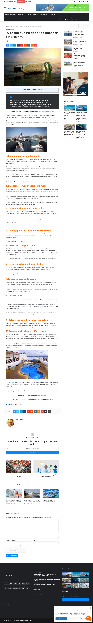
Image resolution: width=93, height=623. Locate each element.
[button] (90, 608)
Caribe (10, 583)
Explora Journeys (21, 585)
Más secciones (55, 14)
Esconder (39, 89)
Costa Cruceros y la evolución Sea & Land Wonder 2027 (69, 133)
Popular (66, 26)
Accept (61, 619)
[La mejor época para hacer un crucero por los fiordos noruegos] (68, 63)
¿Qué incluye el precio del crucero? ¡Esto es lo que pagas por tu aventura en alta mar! (45, 1)
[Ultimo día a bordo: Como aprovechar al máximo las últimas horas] (68, 33)
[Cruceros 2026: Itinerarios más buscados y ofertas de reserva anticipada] (75, 585)
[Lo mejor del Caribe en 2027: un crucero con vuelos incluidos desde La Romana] (69, 108)
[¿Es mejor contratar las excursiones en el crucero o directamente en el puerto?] (14, 493)
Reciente (74, 26)
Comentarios (83, 26)
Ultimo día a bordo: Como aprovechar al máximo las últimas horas (78, 34)
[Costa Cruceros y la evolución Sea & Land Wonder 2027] (69, 127)
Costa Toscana (8, 585)
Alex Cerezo (11, 41)
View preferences (85, 619)
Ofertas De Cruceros (10, 14)
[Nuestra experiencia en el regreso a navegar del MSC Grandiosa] (68, 41)
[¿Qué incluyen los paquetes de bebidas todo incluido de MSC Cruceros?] (68, 55)
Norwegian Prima (16, 588)
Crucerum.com (10, 382)
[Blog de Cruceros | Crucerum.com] (17, 8)
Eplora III (14, 585)
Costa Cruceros (25, 583)
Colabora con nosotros (24, 14)
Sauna (23, 588)
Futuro (28, 585)
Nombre (8, 535)
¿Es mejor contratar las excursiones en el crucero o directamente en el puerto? (13, 500)
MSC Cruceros (8, 588)
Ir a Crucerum (7, 573)
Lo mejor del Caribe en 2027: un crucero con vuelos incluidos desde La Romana (69, 115)
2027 (6, 583)
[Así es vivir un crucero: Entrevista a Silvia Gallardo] (68, 48)
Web (34, 540)
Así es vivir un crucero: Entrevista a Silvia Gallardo (79, 48)
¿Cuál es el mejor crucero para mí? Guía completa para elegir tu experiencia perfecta (32, 500)
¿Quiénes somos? (8, 575)
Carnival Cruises (17, 583)
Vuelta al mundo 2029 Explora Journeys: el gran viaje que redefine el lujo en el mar (81, 134)
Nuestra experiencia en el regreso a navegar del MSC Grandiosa (79, 41)
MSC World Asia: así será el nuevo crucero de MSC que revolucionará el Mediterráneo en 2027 (81, 116)
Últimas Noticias (8, 590)
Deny (73, 619)
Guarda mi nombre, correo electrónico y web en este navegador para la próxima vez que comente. (30, 545)
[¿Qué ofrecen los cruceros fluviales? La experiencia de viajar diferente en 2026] (66, 585)
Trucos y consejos (15, 26)
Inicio (8, 26)
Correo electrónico (11, 540)
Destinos (35, 14)
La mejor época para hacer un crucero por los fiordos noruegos (79, 64)
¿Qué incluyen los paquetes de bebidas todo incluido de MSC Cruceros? (79, 56)
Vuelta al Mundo (44, 14)
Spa (27, 588)
